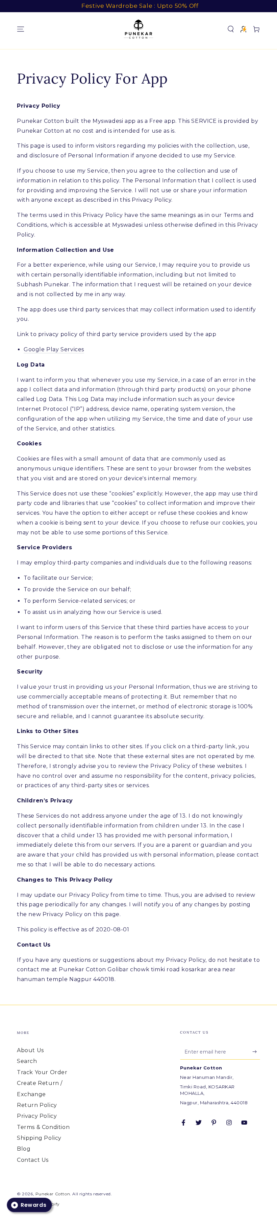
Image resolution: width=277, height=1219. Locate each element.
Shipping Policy (39, 1138)
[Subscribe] (256, 1051)
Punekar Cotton (52, 1193)
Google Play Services (54, 349)
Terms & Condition (43, 1127)
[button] (231, 29)
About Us (30, 1050)
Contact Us (33, 1160)
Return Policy (37, 1105)
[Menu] (20, 29)
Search (27, 1061)
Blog (23, 1149)
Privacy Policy (37, 1116)
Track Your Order (42, 1072)
